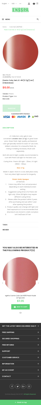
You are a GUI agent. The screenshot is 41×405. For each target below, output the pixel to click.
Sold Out (11, 108)
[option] (20, 52)
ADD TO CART (22, 307)
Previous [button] (2, 283)
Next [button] (38, 283)
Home (4, 27)
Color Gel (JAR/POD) (15, 27)
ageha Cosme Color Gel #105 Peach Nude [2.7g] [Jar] (20, 297)
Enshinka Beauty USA (12, 394)
